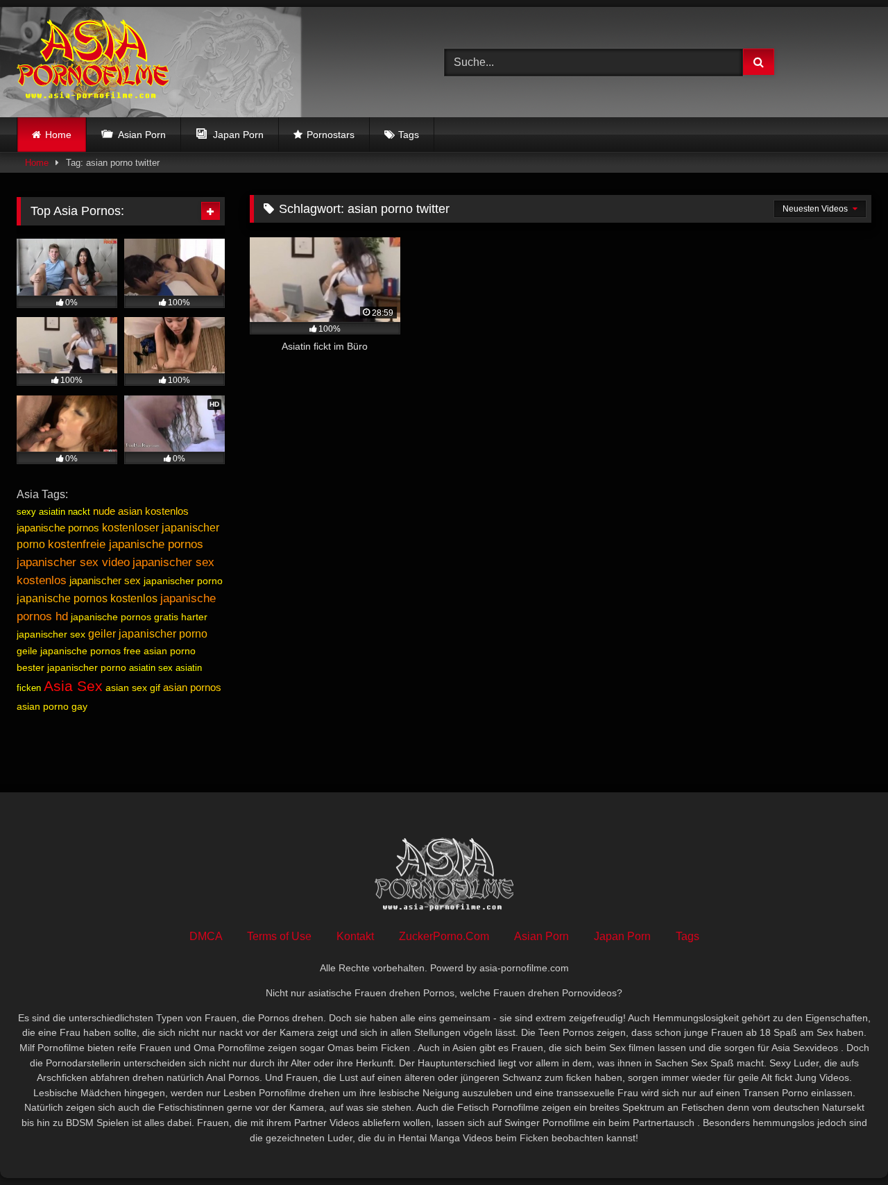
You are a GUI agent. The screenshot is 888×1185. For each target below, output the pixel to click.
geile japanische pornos (69, 650)
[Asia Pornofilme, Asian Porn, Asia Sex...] (93, 62)
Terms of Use (279, 936)
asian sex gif (132, 687)
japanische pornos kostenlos (87, 598)
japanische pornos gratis (124, 616)
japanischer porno (183, 580)
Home (58, 134)
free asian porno (159, 650)
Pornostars (331, 134)
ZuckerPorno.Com (444, 936)
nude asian (117, 511)
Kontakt (355, 936)
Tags (408, 134)
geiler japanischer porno (147, 634)
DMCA (205, 936)
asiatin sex (151, 668)
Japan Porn (622, 936)
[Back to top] (845, 1143)
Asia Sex (73, 686)
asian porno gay (52, 706)
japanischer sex (105, 580)
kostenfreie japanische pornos (125, 544)
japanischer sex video (73, 562)
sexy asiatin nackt (53, 511)
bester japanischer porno (71, 667)
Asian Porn (541, 936)
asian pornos (192, 687)
